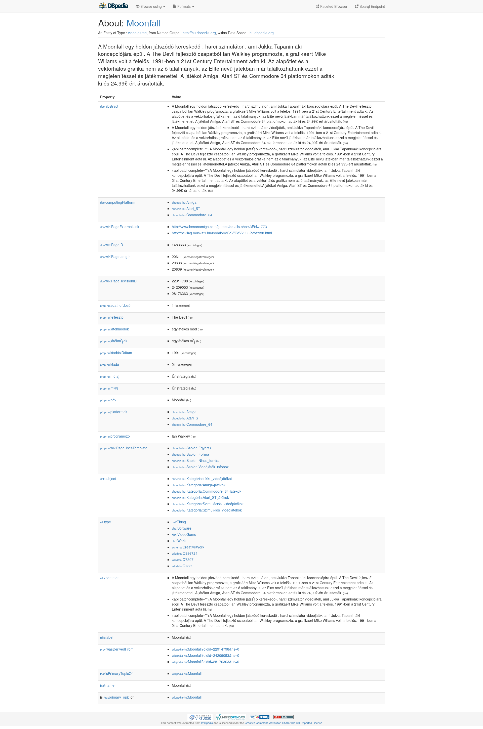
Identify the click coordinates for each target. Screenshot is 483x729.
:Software (181, 528)
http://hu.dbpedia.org (199, 32)
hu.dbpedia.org (262, 32)
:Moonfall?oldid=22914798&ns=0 (205, 649)
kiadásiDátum (116, 352)
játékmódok (114, 328)
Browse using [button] (151, 6)
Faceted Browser (333, 6)
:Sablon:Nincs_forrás (195, 460)
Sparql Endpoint (371, 6)
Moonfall (144, 22)
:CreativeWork (188, 546)
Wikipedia (207, 723)
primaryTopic (117, 697)
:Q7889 (182, 565)
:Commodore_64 (192, 214)
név (108, 399)
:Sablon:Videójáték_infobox (200, 466)
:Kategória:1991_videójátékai (202, 478)
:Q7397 (182, 559)
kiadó (109, 364)
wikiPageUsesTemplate (123, 447)
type (105, 521)
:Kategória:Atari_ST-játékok (200, 497)
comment (110, 577)
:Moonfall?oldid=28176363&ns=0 (205, 661)
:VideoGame (184, 534)
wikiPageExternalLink (119, 226)
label (106, 637)
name (107, 685)
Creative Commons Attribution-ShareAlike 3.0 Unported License (283, 723)
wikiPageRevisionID (118, 280)
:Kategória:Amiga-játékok (198, 484)
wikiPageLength (115, 256)
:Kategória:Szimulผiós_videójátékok (207, 509)
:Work (179, 540)
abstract (109, 106)
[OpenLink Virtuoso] (200, 717)
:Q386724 (184, 553)
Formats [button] (184, 6)
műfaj (109, 376)
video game (137, 32)
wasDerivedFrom (117, 649)
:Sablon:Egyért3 (191, 447)
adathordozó (115, 305)
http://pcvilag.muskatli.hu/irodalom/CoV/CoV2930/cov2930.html (222, 232)
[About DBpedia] (113, 6)
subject (108, 478)
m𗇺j (109, 388)
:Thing (179, 521)
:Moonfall (187, 673)
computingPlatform (117, 202)
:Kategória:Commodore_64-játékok (206, 491)
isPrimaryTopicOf (116, 673)
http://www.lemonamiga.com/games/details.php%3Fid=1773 (219, 226)
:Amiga (184, 202)
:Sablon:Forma (190, 454)
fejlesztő (112, 317)
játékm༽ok (113, 340)
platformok (113, 411)
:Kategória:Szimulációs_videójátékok (208, 503)
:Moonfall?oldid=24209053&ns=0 (205, 655)
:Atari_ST (186, 208)
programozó (115, 436)
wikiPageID (111, 244)
